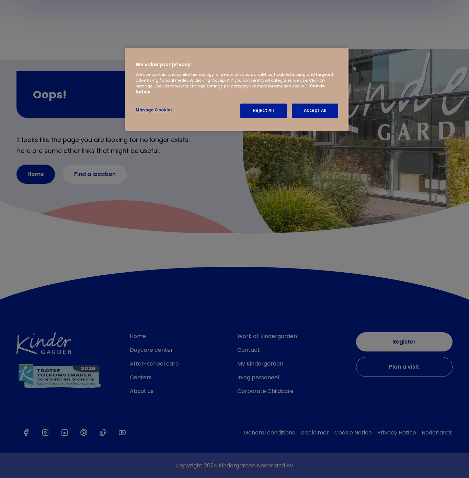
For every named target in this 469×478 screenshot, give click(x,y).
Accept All (315, 110)
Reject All (263, 110)
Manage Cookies (154, 110)
